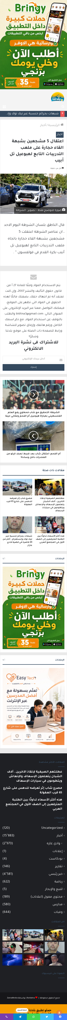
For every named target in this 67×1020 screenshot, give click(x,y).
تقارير (59, 866)
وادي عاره (53, 844)
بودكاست (56, 859)
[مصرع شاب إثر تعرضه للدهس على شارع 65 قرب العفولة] (17, 487)
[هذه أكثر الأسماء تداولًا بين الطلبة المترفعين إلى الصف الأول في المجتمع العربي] (49, 524)
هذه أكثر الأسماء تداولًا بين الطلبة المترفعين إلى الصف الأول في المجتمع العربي (50, 539)
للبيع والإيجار (54, 889)
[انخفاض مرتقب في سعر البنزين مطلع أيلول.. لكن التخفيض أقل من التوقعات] (12, 947)
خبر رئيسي (56, 874)
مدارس (58, 904)
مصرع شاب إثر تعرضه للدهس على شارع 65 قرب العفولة (19, 501)
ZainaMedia (12, 998)
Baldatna (31, 998)
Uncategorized (52, 828)
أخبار (43, 125)
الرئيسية (54, 125)
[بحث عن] (63, 106)
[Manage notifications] (59, 1012)
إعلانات (58, 851)
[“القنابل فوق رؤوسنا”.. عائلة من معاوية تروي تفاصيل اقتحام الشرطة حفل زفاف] (33, 947)
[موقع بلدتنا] (58, 96)
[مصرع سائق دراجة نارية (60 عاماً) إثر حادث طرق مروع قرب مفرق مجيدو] (33, 960)
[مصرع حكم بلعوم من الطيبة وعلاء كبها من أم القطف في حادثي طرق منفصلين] (55, 960)
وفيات (58, 912)
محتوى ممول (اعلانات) (47, 897)
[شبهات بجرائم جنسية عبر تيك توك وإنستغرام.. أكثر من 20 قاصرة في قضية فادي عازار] (17, 524)
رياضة (58, 882)
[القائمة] (4, 106)
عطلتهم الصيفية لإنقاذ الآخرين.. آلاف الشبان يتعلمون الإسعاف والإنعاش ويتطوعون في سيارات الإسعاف (49, 504)
